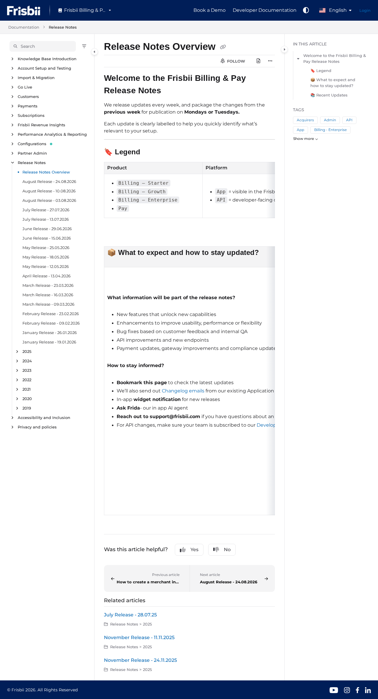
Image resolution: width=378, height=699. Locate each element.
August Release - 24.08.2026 (49, 181)
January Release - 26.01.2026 (49, 332)
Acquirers (305, 120)
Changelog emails (183, 391)
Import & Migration (36, 77)
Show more (303, 138)
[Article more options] (270, 61)
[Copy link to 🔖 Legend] (149, 152)
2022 (26, 379)
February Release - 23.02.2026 (50, 313)
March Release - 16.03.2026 (47, 294)
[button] (42, 46)
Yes (194, 549)
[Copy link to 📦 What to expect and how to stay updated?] (268, 253)
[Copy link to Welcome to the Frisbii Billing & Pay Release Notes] (170, 91)
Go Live (25, 87)
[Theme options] (306, 10)
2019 (26, 408)
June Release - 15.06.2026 (46, 238)
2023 (26, 370)
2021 (26, 389)
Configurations (32, 143)
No (227, 549)
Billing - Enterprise (330, 129)
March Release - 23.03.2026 (48, 285)
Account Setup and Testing (44, 68)
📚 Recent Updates (329, 95)
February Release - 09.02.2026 (51, 323)
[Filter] (84, 46)
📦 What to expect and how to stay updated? (332, 82)
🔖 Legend (320, 70)
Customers (28, 96)
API (349, 120)
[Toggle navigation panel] (94, 51)
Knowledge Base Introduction (47, 58)
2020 (27, 398)
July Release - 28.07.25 (130, 615)
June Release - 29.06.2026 (47, 228)
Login (365, 10)
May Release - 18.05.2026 (45, 257)
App (300, 129)
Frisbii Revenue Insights (41, 124)
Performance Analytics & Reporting (52, 134)
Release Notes (63, 27)
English (337, 10)
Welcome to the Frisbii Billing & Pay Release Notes (334, 58)
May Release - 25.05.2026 (45, 247)
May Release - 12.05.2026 (45, 266)
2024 (27, 360)
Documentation (23, 27)
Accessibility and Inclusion (44, 417)
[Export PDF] (258, 61)
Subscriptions (31, 115)
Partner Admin (32, 153)
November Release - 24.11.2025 (140, 660)
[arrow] (298, 58)
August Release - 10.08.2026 (49, 191)
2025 (26, 351)
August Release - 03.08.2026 (49, 200)
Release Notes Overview (46, 172)
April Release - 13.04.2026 (46, 276)
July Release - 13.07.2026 (45, 219)
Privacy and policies (37, 427)
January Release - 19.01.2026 (49, 342)
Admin (330, 120)
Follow (235, 61)
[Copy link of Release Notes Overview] (223, 47)
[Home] (23, 10)
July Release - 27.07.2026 (45, 209)
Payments (28, 106)
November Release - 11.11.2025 (139, 637)
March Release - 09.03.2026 (48, 304)
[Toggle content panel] (284, 49)
